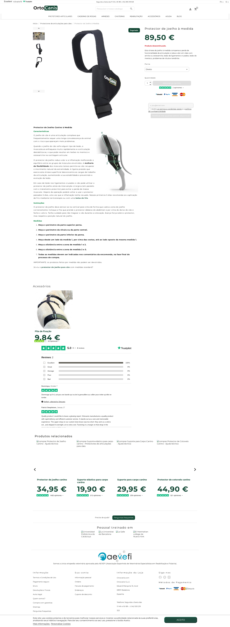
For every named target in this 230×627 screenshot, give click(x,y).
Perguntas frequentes (123, 517)
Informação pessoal (83, 577)
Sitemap (36, 607)
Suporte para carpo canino (132, 479)
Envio (35, 586)
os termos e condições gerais (169, 109)
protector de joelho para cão (55, 267)
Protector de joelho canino (52, 479)
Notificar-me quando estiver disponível (171, 116)
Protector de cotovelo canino (173, 479)
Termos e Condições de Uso (44, 577)
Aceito (181, 619)
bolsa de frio (82, 198)
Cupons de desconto (83, 594)
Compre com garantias (42, 603)
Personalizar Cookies (61, 624)
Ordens (78, 582)
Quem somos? (39, 598)
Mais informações (41, 624)
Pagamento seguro (41, 582)
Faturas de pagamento (84, 586)
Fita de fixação (43, 331)
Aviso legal (37, 594)
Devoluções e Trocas (41, 590)
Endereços (79, 590)
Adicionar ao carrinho (172, 83)
